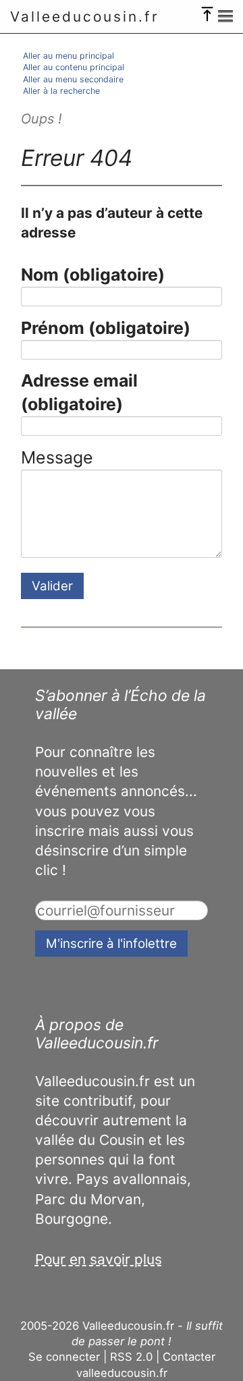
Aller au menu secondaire (73, 79)
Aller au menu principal (68, 56)
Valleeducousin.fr (84, 16)
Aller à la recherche (61, 91)
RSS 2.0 (131, 1356)
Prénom (105, 328)
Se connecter (64, 1356)
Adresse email (79, 392)
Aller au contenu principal (73, 67)
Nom (93, 274)
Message (57, 457)
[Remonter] (207, 11)
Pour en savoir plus (98, 1259)
